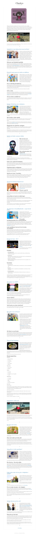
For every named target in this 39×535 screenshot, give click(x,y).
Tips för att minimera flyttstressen (15, 181)
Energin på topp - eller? (12, 239)
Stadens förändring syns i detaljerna (15, 104)
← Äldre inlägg (19, 528)
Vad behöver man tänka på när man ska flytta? (18, 49)
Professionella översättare (22, 153)
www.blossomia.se (25, 485)
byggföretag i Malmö (14, 122)
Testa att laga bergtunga (12, 340)
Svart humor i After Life (13, 400)
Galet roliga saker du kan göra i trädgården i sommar (17, 473)
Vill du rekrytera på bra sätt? (14, 501)
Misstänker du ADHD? (12, 282)
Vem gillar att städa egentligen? (14, 449)
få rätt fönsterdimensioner (24, 325)
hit (13, 44)
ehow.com (30, 489)
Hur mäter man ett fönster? (13, 311)
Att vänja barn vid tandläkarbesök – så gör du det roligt (19, 209)
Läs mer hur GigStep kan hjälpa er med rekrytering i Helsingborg (25, 505)
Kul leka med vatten (12, 424)
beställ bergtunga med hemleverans (24, 344)
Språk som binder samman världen (15, 136)
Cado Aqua (28, 433)
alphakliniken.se (9, 225)
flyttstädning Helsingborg (16, 65)
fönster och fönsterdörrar (23, 334)
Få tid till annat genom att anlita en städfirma (18, 72)
